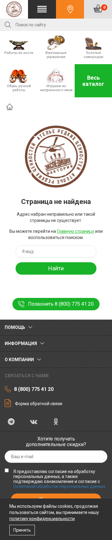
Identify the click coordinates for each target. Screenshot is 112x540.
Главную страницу (75, 231)
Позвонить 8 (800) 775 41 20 (61, 304)
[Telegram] (11, 422)
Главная (9, 107)
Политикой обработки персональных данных (59, 486)
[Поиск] (8, 25)
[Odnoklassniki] (56, 422)
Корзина (104, 7)
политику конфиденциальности (42, 518)
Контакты (70, 9)
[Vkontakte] (33, 422)
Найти (56, 268)
